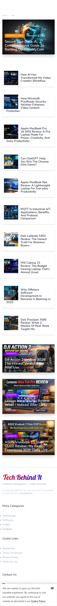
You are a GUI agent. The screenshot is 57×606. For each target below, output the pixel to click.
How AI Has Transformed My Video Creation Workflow (36, 78)
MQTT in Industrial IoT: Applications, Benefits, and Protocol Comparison (36, 213)
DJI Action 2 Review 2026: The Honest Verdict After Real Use (25, 363)
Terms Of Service (12, 553)
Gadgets (11, 353)
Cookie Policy (38, 601)
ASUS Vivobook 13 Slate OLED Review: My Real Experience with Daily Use (26, 446)
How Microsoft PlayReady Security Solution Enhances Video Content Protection (26, 105)
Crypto (6, 524)
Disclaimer (8, 548)
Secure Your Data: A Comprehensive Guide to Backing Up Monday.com (24, 45)
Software (7, 520)
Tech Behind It (25, 493)
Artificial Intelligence (14, 484)
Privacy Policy (10, 557)
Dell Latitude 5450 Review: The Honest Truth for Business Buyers (34, 240)
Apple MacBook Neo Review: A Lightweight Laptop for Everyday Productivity (35, 186)
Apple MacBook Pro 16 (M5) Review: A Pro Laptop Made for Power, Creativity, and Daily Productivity (28, 135)
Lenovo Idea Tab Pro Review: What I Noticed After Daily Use (27, 405)
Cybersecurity (14, 35)
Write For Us (9, 561)
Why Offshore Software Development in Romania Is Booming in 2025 (28, 296)
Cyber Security (37, 484)
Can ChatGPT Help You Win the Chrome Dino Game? (35, 161)
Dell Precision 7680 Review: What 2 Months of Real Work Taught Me (35, 324)
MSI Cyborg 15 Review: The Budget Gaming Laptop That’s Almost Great (35, 267)
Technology (9, 515)
